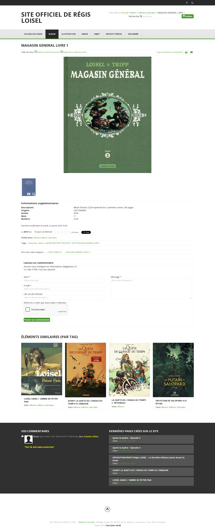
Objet (97, 34)
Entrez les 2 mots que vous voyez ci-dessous (45, 302)
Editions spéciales (147, 12)
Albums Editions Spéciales (45, 237)
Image (85, 34)
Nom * (27, 277)
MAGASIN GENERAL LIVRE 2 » (78, 252)
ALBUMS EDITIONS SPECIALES (58, 243)
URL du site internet (33, 294)
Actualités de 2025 (127, 440)
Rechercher (134, 16)
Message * (116, 277)
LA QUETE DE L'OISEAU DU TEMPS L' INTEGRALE (129, 401)
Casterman (32, 243)
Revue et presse (114, 34)
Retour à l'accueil (86, 522)
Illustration (69, 34)
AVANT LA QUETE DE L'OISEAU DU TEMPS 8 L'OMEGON (85, 402)
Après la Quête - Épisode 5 (126, 438)
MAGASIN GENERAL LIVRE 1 (88, 243)
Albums (120, 406)
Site (96, 436)
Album (133, 12)
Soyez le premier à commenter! (170, 52)
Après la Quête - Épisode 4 (126, 447)
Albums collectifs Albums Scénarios (135, 473)
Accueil (124, 12)
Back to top (107, 509)
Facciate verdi (113, 525)
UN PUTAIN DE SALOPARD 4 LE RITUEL (171, 402)
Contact (88, 436)
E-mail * (27, 285)
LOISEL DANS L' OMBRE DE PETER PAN (41, 400)
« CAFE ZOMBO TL (54, 252)
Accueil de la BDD (33, 34)
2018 (74, 243)
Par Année (133, 34)
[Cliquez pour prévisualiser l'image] (107, 114)
